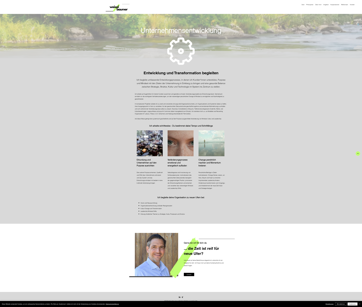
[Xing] (182, 297)
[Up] (358, 153)
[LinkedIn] (180, 297)
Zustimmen (352, 304)
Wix (196, 301)
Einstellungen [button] (330, 304)
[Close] (360, 303)
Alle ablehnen (341, 304)
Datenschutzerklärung (112, 304)
